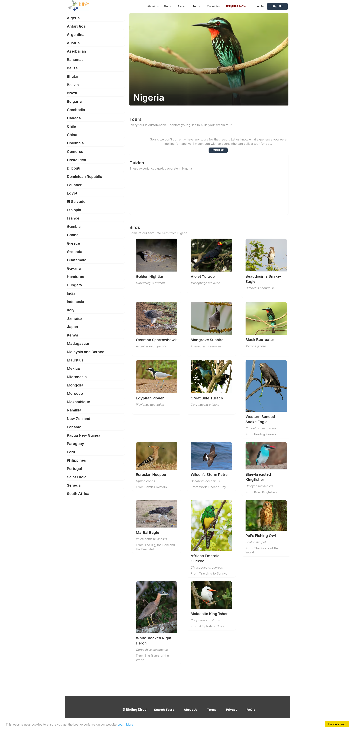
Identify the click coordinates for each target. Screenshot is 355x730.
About (151, 6)
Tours (196, 6)
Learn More (125, 724)
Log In (260, 6)
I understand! (337, 724)
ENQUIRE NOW (236, 6)
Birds (181, 6)
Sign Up (277, 6)
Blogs (167, 6)
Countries (213, 6)
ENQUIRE (218, 150)
